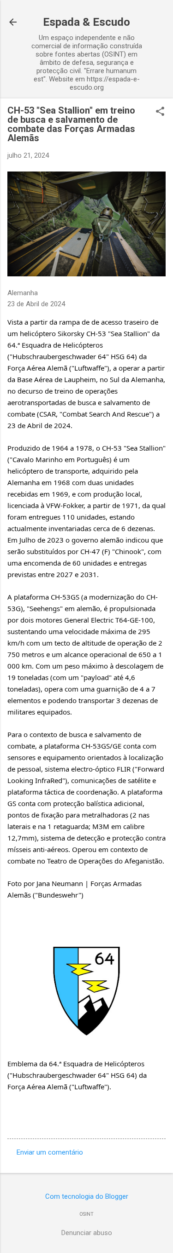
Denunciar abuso (86, 1233)
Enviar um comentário (50, 1152)
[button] (160, 112)
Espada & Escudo (86, 22)
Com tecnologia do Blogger (86, 1196)
